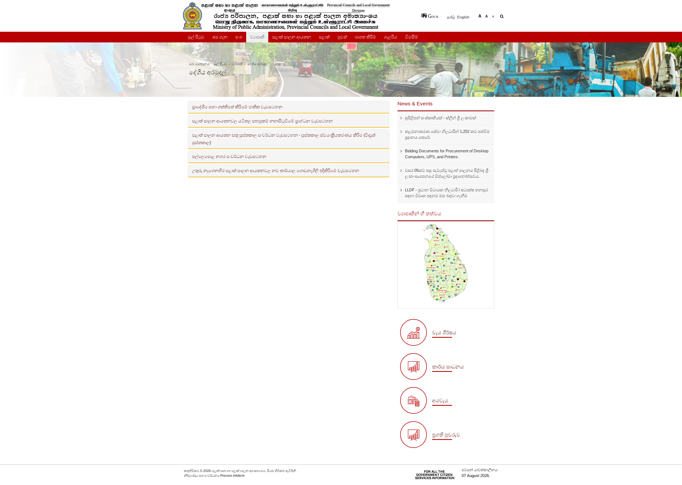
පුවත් (342, 37)
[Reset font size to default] (486, 15)
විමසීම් (411, 37)
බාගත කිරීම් (365, 37)
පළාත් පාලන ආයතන (291, 37)
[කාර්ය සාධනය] (432, 378)
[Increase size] (479, 15)
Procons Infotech (232, 476)
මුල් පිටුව (196, 37)
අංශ (239, 37)
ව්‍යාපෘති (257, 37)
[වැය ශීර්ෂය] (428, 344)
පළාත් (324, 37)
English (463, 17)
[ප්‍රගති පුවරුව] (430, 446)
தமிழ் (451, 17)
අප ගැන (220, 37)
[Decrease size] (493, 15)
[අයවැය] (426, 412)
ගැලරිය (390, 37)
